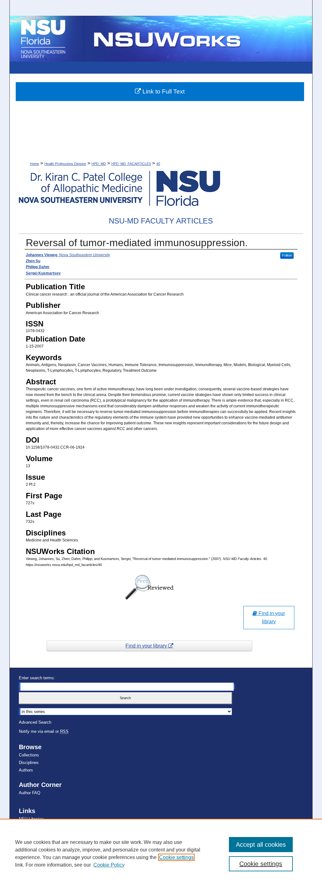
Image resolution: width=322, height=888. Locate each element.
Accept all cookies (261, 844)
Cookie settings (176, 857)
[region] (161, 853)
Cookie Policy (109, 865)
